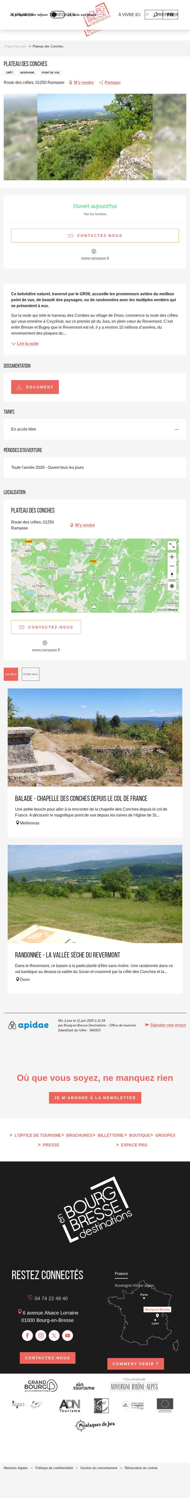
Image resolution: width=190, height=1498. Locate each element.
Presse (51, 1145)
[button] (155, 14)
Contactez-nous (47, 1358)
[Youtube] (67, 1335)
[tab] (11, 674)
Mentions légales (16, 1468)
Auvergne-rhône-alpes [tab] (134, 1285)
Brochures (79, 1135)
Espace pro (134, 1145)
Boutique (139, 1135)
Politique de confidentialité (54, 1468)
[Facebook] (27, 1335)
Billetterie (111, 1135)
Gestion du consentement (98, 1468)
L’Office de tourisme (38, 1135)
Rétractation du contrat (141, 1468)
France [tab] (121, 1273)
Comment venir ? (136, 1364)
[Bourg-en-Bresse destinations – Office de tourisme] (95, 1241)
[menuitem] (97, 15)
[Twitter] (54, 1335)
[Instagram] (40, 1335)
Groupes (165, 1135)
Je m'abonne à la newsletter (95, 1098)
